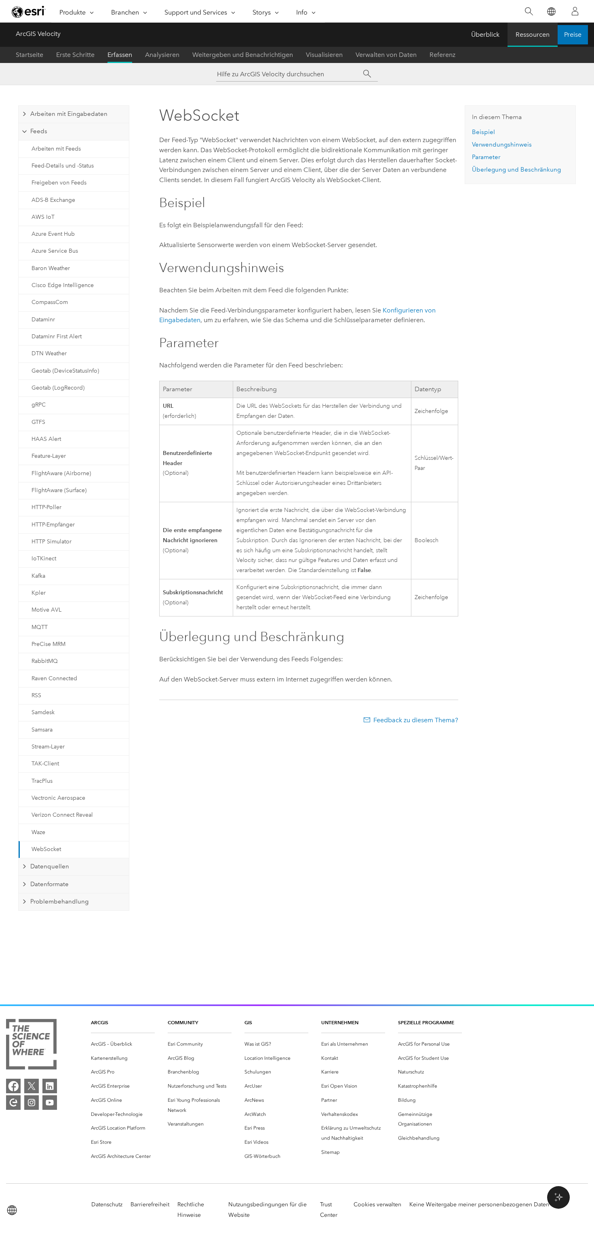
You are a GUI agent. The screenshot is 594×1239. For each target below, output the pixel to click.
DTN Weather (49, 353)
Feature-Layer (49, 456)
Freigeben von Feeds (59, 182)
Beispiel (483, 132)
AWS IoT (43, 217)
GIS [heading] (248, 1022)
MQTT (40, 627)
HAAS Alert (46, 439)
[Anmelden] (575, 11)
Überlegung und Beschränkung (516, 169)
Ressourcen (533, 34)
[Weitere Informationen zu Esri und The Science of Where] (31, 1046)
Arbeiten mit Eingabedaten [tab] (68, 113)
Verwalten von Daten (386, 55)
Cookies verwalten (377, 1204)
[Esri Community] (13, 1102)
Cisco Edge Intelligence (63, 285)
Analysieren (162, 55)
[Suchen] (529, 11)
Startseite (29, 55)
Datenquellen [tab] (49, 866)
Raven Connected (54, 678)
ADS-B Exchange (53, 200)
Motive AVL (46, 609)
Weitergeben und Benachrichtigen (242, 55)
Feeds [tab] (38, 131)
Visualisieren (324, 55)
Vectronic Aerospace (58, 798)
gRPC (39, 404)
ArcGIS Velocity (38, 34)
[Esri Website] (29, 11)
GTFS (38, 422)
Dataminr (43, 319)
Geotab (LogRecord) (58, 387)
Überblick (485, 34)
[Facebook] (13, 1086)
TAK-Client (45, 763)
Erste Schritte (75, 55)
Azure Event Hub (53, 234)
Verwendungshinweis (502, 144)
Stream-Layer (48, 746)
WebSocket (46, 849)
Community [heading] (183, 1022)
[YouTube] (49, 1102)
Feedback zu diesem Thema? (415, 720)
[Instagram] (31, 1102)
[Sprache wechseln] (551, 11)
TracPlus (42, 781)
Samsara (42, 729)
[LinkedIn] (49, 1086)
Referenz (442, 55)
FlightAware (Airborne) (61, 473)
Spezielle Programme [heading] (426, 1022)
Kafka (38, 575)
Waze (38, 832)
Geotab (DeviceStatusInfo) (65, 370)
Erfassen (119, 55)
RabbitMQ (45, 661)
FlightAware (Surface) (59, 490)
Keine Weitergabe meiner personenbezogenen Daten (479, 1204)
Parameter (486, 157)
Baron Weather (51, 268)
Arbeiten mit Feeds (56, 148)
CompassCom (50, 302)
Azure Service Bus (55, 250)
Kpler (39, 592)
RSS (36, 695)
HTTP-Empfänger (53, 524)
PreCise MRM (48, 644)
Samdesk (43, 712)
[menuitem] (123, 1044)
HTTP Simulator (52, 541)
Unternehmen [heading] (339, 1022)
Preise (572, 34)
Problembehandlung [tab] (59, 901)
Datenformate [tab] (49, 884)
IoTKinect (44, 558)
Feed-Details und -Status (63, 165)
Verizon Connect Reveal (62, 814)
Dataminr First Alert (57, 336)
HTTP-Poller (46, 507)
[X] (31, 1086)
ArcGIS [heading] (99, 1022)
